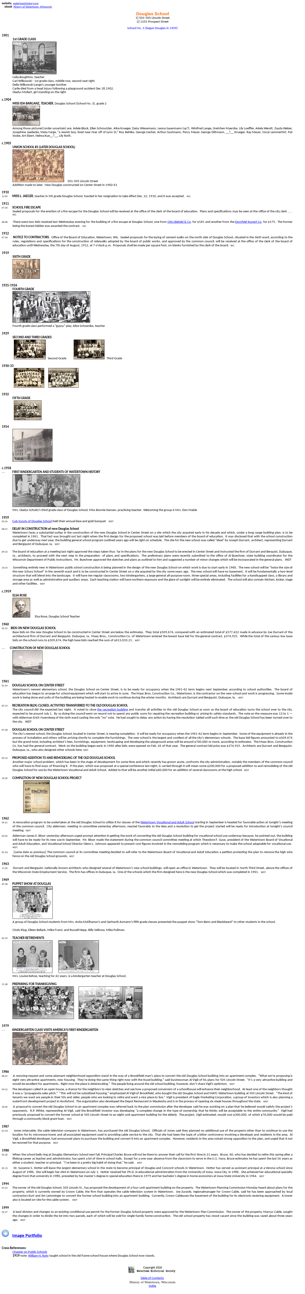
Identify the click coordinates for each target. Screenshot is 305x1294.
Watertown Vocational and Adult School (167, 822)
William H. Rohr (38, 1256)
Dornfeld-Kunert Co (248, 222)
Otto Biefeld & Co (179, 222)
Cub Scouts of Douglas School (32, 521)
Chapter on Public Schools (30, 1252)
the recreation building (112, 709)
